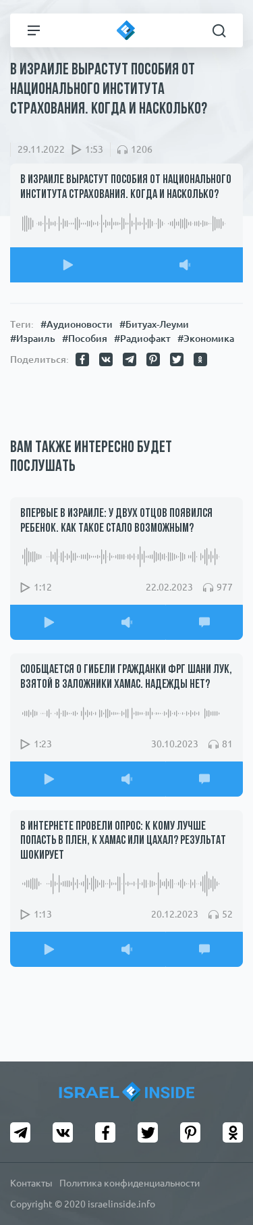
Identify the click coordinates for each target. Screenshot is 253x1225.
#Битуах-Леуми (154, 324)
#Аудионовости (76, 324)
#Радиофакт (142, 338)
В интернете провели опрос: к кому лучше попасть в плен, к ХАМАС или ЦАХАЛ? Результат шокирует (123, 841)
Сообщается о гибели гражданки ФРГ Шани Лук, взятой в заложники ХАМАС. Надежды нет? (126, 677)
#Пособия (84, 338)
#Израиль (32, 338)
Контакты (31, 1183)
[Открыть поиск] (219, 30)
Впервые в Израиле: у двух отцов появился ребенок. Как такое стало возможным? (116, 521)
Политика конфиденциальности (129, 1183)
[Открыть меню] (34, 30)
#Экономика (205, 338)
